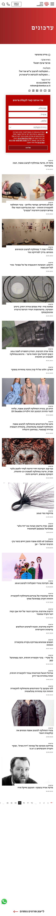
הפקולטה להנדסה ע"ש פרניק (34, 74)
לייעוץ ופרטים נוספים (32, 911)
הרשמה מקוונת (16, 4)
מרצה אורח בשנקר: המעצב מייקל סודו (35, 787)
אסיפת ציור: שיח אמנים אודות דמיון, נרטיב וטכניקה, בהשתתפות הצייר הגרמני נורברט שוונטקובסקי (33, 309)
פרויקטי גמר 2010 (44, 513)
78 (24, 803)
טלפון (43, 121)
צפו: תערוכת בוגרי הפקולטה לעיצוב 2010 (34, 583)
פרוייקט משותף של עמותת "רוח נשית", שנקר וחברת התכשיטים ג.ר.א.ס (32, 747)
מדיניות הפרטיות (24, 138)
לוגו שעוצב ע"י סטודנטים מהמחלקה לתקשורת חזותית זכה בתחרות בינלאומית (31, 690)
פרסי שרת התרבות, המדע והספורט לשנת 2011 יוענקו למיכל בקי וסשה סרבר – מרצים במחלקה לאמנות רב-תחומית (31, 354)
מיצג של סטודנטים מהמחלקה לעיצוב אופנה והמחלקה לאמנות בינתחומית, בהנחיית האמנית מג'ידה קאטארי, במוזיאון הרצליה (31, 427)
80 (16, 803)
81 (11, 803)
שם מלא (42, 108)
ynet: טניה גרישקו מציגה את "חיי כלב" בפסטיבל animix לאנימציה (35, 527)
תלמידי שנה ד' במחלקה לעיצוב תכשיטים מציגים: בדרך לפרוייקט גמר (34, 251)
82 (7, 803)
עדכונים (50, 160)
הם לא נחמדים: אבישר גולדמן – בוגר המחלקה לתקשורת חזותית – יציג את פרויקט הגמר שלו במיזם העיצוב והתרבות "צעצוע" (31, 208)
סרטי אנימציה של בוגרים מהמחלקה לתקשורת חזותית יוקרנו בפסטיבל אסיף (32, 597)
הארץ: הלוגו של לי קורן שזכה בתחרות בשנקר (32, 369)
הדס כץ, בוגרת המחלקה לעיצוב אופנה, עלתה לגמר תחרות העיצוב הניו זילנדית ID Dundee (32, 410)
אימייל (43, 115)
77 (28, 803)
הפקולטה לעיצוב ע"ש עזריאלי (34, 71)
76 (32, 803)
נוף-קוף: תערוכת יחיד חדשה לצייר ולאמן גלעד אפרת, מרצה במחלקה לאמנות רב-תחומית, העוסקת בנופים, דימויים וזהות (31, 471)
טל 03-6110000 (43, 82)
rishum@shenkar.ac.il (40, 85)
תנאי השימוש (21, 140)
